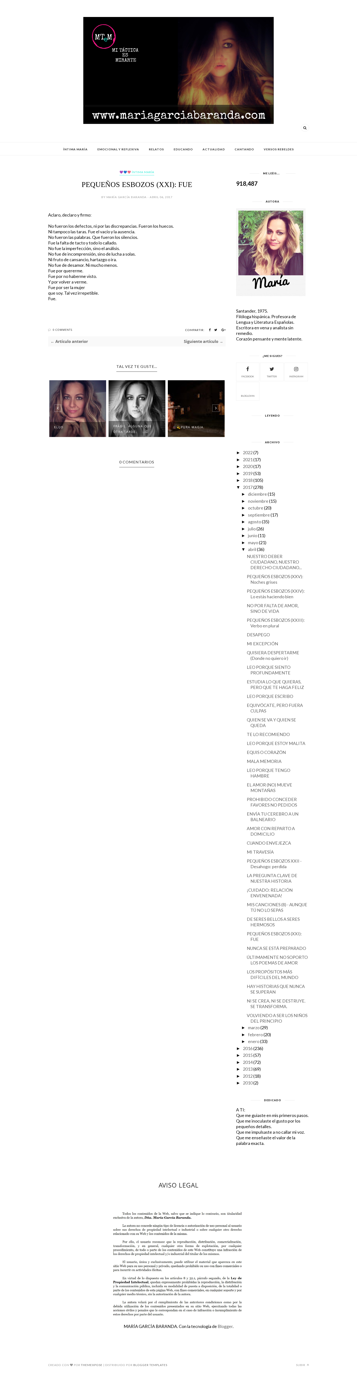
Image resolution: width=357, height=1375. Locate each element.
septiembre (259, 515)
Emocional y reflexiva (118, 149)
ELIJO (58, 427)
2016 (248, 1048)
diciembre (257, 494)
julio (252, 528)
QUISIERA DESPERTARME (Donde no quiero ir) (273, 655)
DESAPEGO (258, 634)
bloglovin (248, 395)
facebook (247, 376)
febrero (255, 1034)
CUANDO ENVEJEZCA (269, 843)
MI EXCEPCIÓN (262, 643)
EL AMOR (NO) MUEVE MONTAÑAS (269, 787)
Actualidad (214, 149)
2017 (248, 487)
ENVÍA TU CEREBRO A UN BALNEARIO (272, 816)
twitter (272, 376)
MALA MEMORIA (264, 761)
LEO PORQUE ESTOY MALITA (276, 743)
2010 (248, 1082)
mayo (253, 542)
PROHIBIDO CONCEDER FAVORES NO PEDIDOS (272, 802)
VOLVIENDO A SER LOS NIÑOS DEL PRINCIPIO (277, 1018)
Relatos (156, 149)
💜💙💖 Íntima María (136, 172)
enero (253, 1041)
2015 (248, 1055)
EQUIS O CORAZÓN (266, 752)
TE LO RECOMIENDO (268, 734)
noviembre (258, 501)
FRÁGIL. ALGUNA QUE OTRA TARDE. (132, 429)
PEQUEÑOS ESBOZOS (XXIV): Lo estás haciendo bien (276, 593)
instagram (296, 376)
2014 (248, 1062)
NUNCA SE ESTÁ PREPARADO (276, 948)
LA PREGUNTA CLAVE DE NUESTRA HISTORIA (272, 878)
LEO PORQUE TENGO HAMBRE (268, 773)
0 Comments (62, 330)
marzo (254, 1027)
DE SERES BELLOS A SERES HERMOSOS (273, 921)
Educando (183, 149)
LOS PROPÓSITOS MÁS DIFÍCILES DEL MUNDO (272, 974)
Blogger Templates (150, 1365)
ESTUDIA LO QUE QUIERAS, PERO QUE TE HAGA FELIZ (275, 684)
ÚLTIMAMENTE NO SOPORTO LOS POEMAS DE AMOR (277, 959)
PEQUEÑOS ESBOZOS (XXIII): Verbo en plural (276, 622)
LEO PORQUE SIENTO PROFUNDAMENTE (268, 669)
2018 (248, 480)
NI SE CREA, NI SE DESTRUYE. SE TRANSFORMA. (276, 1003)
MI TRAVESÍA (260, 852)
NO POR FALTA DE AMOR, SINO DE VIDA (273, 608)
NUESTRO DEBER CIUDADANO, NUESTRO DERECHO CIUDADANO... (274, 562)
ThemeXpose (91, 1365)
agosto (254, 521)
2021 (248, 459)
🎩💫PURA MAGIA (188, 427)
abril (252, 549)
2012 (248, 1076)
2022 (248, 452)
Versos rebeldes (279, 149)
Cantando (244, 149)
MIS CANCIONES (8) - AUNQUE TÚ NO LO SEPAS (277, 907)
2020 (248, 466)
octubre (255, 507)
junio (252, 535)
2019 (248, 473)
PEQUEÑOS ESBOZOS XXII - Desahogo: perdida (274, 863)
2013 (248, 1069)
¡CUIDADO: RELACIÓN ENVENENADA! (270, 892)
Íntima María (75, 149)
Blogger (225, 1326)
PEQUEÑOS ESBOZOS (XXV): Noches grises (275, 579)
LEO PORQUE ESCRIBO (270, 696)
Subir (301, 1365)
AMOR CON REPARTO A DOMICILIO (271, 831)
